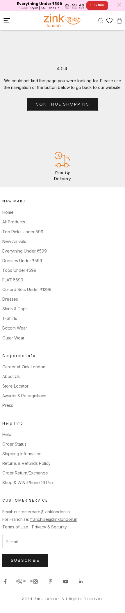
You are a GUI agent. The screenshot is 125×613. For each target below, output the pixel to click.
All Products (13, 221)
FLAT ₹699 (12, 279)
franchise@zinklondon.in (53, 519)
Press (7, 405)
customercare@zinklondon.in (42, 511)
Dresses (10, 299)
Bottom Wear (14, 327)
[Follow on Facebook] (5, 581)
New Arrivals (14, 241)
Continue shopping (63, 104)
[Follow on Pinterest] (50, 581)
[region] (62, 166)
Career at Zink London (23, 366)
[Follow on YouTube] (66, 581)
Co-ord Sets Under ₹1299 (26, 289)
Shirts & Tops (15, 308)
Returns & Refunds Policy (26, 463)
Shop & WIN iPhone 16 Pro (27, 482)
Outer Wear (13, 337)
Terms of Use (15, 526)
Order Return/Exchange (25, 472)
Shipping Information (22, 453)
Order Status (14, 444)
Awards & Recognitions (24, 395)
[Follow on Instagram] (35, 581)
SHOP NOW (97, 5)
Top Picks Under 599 (22, 231)
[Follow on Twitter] (20, 581)
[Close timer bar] (119, 4)
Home (8, 212)
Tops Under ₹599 (19, 270)
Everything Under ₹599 (24, 250)
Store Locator (15, 385)
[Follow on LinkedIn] (81, 581)
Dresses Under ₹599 (22, 260)
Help (6, 434)
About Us (11, 376)
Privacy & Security (49, 526)
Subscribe (25, 560)
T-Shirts (9, 318)
